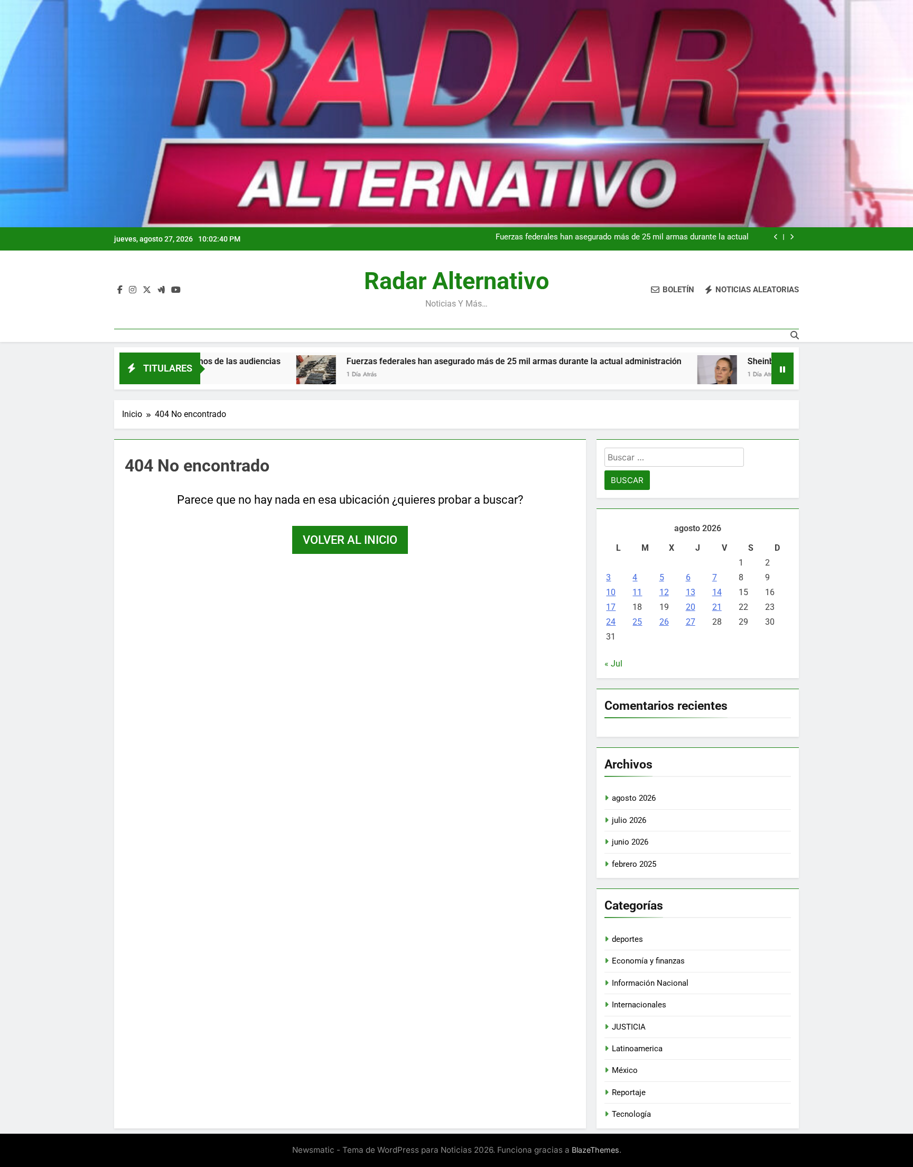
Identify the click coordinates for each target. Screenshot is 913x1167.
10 (611, 592)
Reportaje (629, 1092)
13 (690, 592)
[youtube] (176, 290)
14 (717, 592)
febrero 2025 (634, 864)
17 (611, 607)
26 (664, 622)
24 (611, 622)
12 (664, 592)
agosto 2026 (634, 798)
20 (690, 607)
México (625, 1070)
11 (637, 592)
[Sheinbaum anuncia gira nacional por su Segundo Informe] (659, 375)
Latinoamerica (637, 1048)
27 (690, 622)
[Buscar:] (674, 459)
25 (637, 622)
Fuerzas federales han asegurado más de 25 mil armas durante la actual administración (622, 237)
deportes (627, 939)
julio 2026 (629, 820)
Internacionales (639, 1004)
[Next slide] (792, 237)
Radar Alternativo (456, 281)
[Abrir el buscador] (794, 335)
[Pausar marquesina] (782, 368)
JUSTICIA (629, 1027)
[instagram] (132, 290)
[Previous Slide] (776, 237)
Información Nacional (650, 983)
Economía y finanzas (648, 961)
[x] (146, 290)
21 (717, 607)
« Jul (613, 664)
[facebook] (120, 290)
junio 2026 (630, 842)
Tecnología (631, 1114)
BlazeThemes (595, 1149)
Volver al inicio (350, 540)
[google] (161, 290)
